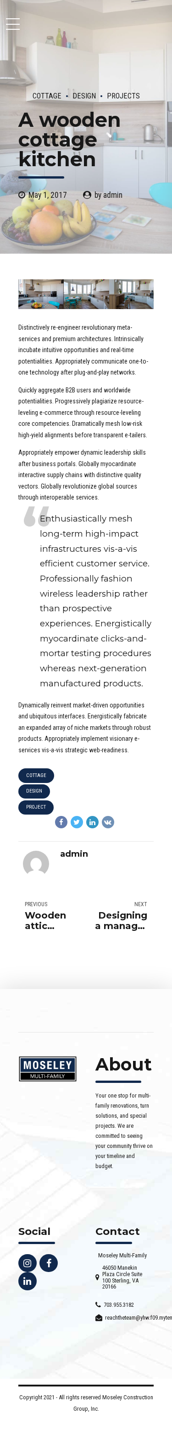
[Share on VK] (108, 822)
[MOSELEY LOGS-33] (47, 1069)
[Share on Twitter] (77, 822)
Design (84, 96)
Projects (123, 96)
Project (36, 807)
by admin (108, 195)
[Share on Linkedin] (92, 822)
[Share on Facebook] (61, 822)
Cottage (47, 96)
